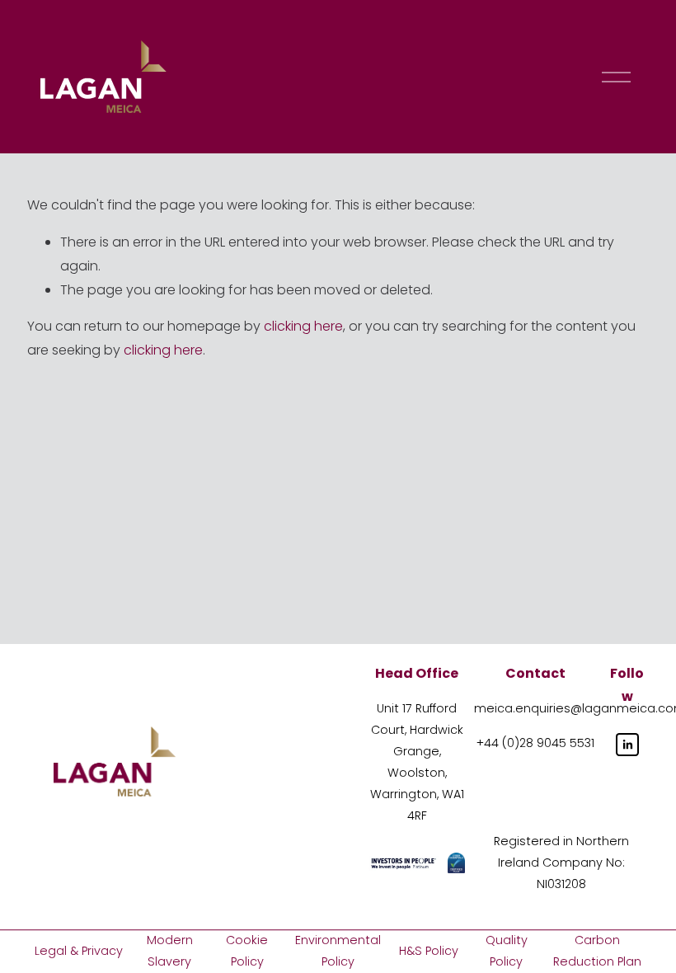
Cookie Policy (247, 951)
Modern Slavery (170, 951)
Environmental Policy (338, 951)
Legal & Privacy (79, 950)
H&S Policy (428, 950)
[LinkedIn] (627, 744)
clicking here (303, 326)
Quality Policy (507, 951)
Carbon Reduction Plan (597, 951)
